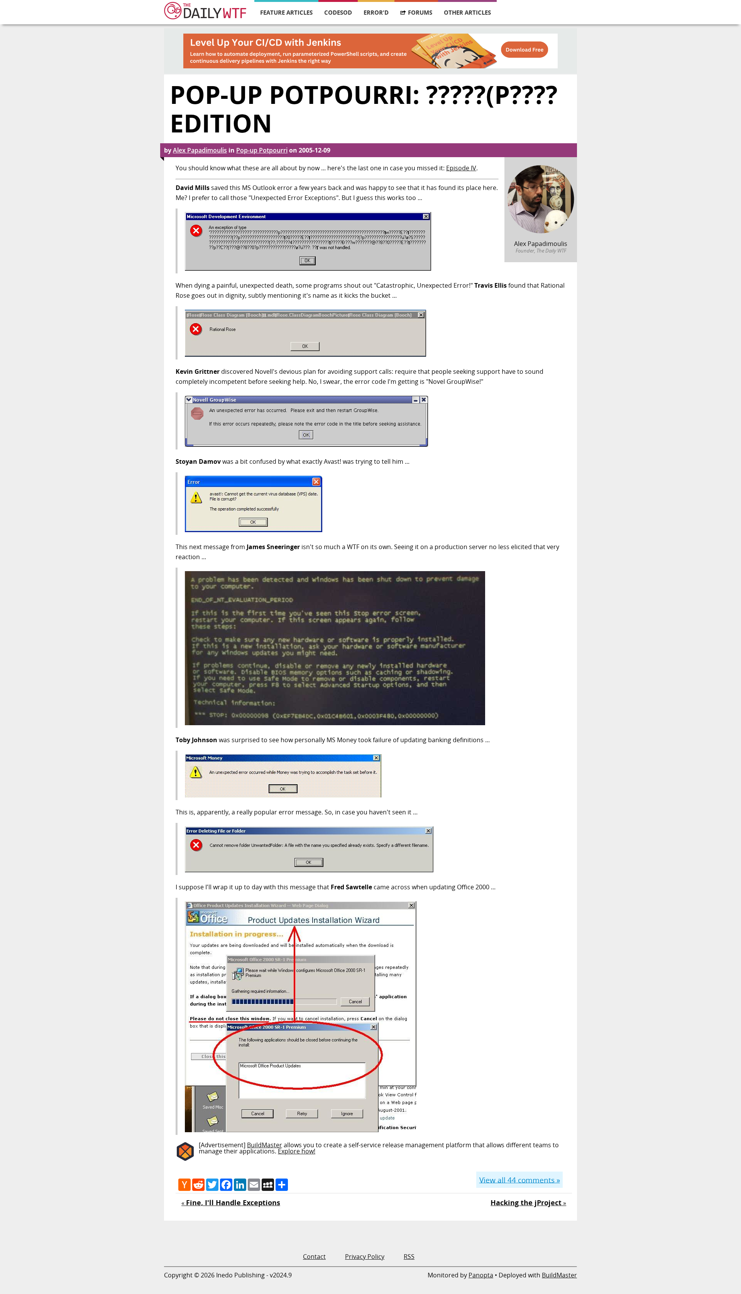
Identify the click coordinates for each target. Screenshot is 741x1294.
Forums (420, 12)
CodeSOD (338, 12)
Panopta (481, 1275)
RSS (409, 1256)
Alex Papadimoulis (200, 150)
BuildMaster (264, 1145)
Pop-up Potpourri (262, 150)
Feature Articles (286, 12)
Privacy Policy (364, 1256)
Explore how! (296, 1151)
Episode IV (461, 168)
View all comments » (519, 1179)
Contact (314, 1256)
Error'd (376, 12)
